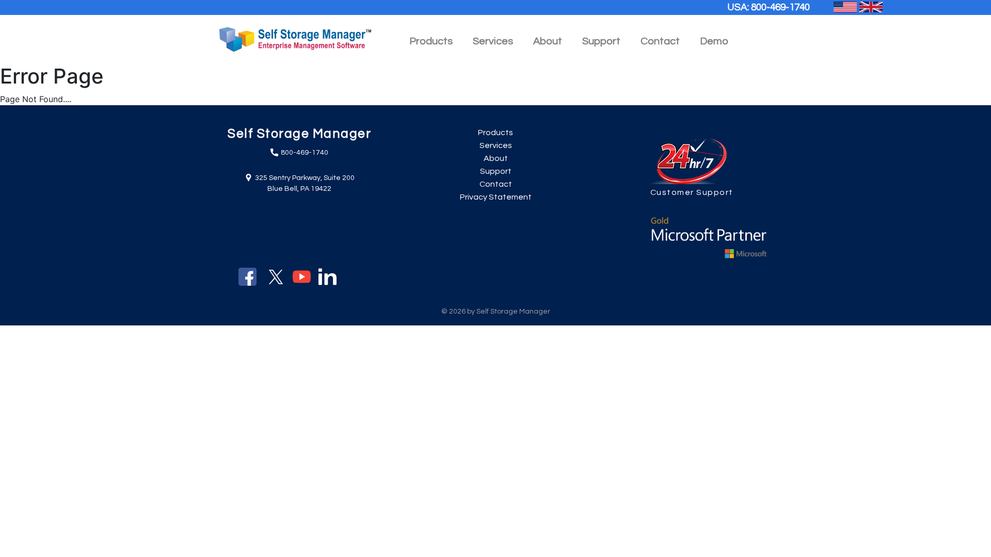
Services (495, 145)
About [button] (547, 41)
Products (495, 132)
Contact (660, 41)
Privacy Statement (496, 197)
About (496, 158)
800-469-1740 (780, 7)
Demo (714, 41)
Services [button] (493, 41)
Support (601, 41)
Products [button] (431, 41)
